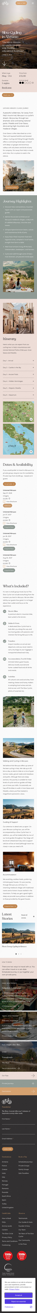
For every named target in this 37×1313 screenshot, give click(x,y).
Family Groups (24, 1169)
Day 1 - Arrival (8, 361)
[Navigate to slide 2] (19, 954)
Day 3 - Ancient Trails (10, 374)
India (4, 1173)
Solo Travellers (24, 1173)
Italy (3, 1177)
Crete (4, 1052)
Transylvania (7, 1057)
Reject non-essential (18, 1301)
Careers (5, 1230)
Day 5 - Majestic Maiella (12, 388)
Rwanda (5, 1192)
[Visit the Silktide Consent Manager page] (31, 1307)
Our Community (24, 1240)
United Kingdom (8, 1207)
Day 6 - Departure (9, 395)
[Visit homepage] (5, 3)
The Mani (5, 1063)
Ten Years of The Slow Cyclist (26, 1235)
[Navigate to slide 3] (21, 954)
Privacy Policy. (14, 1289)
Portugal (5, 1185)
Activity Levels (7, 1226)
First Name (6, 1119)
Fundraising (6, 1245)
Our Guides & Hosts (25, 1222)
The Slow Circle (7, 1233)
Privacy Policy (7, 1237)
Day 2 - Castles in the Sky (12, 367)
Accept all (18, 1295)
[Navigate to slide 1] (16, 954)
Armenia (5, 1162)
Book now (7, 87)
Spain (4, 1200)
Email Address (7, 1139)
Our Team (22, 1230)
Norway (5, 1181)
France (4, 1166)
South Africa (6, 1196)
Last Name (6, 1129)
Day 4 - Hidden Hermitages (13, 381)
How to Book (6, 1218)
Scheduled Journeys (26, 1162)
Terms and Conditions (9, 1241)
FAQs (4, 1222)
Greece (4, 1169)
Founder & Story (24, 1226)
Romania (5, 1188)
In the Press (23, 1244)
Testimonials (23, 1218)
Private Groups (24, 1166)
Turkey (4, 1204)
